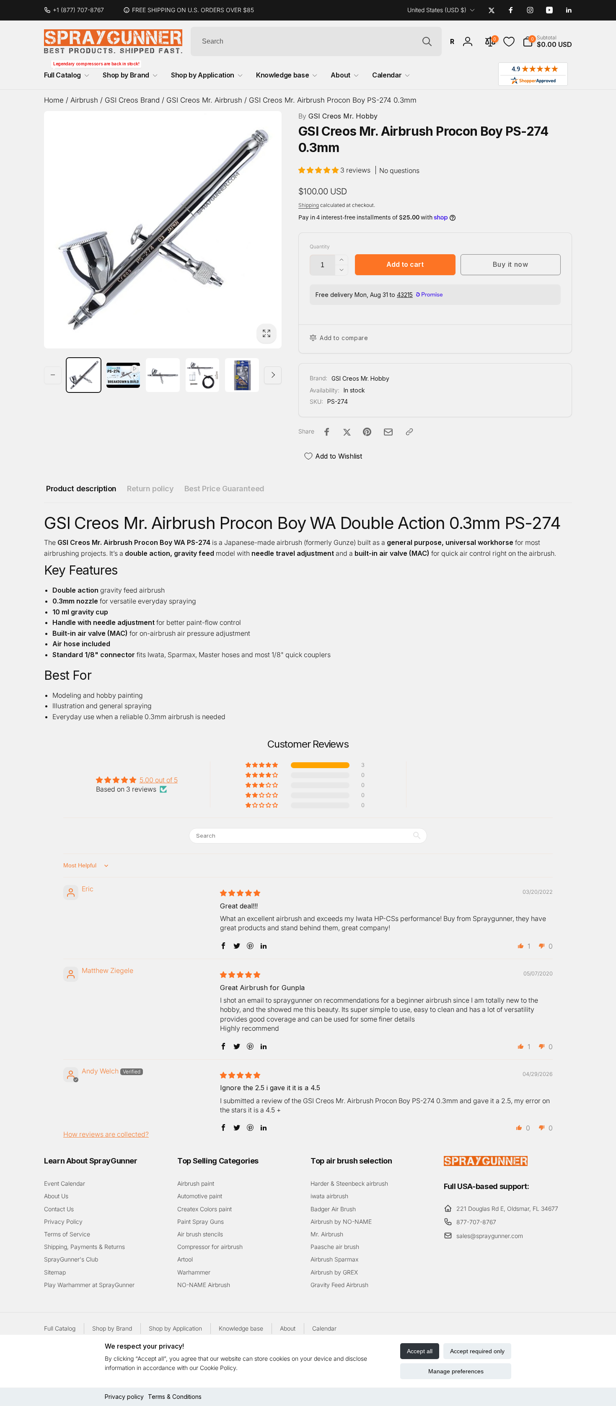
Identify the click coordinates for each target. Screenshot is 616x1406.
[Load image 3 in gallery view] (203, 375)
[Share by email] (388, 432)
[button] (547, 41)
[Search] (427, 41)
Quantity (320, 246)
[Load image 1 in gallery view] (84, 375)
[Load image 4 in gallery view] (242, 375)
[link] (77, 10)
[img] (240, 893)
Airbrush (84, 100)
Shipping (308, 205)
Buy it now (510, 264)
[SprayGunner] (486, 1163)
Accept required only (477, 1351)
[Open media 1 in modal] (163, 229)
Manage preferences (456, 1371)
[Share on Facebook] (327, 432)
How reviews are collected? (106, 1134)
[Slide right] (273, 375)
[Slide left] (53, 375)
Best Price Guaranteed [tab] (224, 488)
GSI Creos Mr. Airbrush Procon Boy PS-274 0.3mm (333, 100)
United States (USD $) (436, 9)
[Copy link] (409, 432)
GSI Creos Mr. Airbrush (204, 100)
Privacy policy (124, 1396)
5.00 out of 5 (159, 780)
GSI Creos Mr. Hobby (338, 116)
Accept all (419, 1351)
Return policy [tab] (150, 488)
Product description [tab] (81, 488)
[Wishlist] (509, 41)
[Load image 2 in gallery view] (163, 375)
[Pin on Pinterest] (367, 432)
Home (54, 100)
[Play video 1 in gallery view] (123, 374)
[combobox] (316, 41)
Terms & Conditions (175, 1396)
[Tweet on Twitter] (347, 432)
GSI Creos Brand (132, 100)
